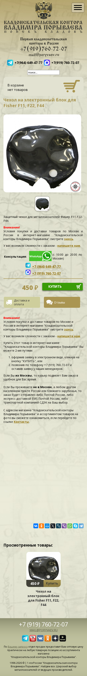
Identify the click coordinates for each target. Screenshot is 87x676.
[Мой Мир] (47, 525)
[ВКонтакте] (35, 525)
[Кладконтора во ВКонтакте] (40, 640)
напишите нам (68, 246)
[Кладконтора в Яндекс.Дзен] (55, 640)
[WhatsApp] (69, 525)
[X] (52, 525)
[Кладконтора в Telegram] (25, 640)
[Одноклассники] (41, 525)
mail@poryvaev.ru (44, 630)
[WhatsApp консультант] (40, 260)
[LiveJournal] (58, 525)
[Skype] (75, 525)
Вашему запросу (18, 646)
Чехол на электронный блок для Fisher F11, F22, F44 (43, 598)
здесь (68, 239)
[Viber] (64, 525)
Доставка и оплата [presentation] (22, 302)
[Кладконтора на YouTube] (33, 640)
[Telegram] (81, 525)
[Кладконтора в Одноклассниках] (48, 640)
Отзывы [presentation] (59, 302)
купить (55, 286)
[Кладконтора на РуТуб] (62, 640)
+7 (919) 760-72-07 (43, 624)
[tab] (23, 302)
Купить (52, 583)
